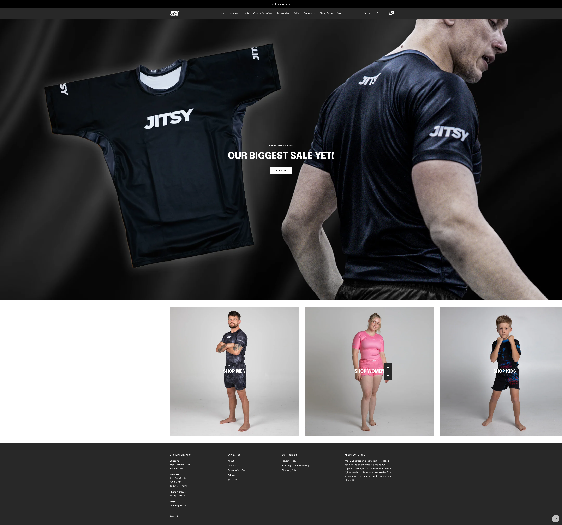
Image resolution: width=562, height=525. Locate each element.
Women (234, 13)
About (231, 460)
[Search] (378, 13)
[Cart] (390, 13)
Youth (246, 13)
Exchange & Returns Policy (295, 465)
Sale (339, 13)
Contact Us (309, 13)
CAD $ (367, 13)
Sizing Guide (326, 13)
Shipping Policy (290, 470)
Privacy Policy (289, 460)
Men (223, 13)
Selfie (296, 13)
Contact (232, 465)
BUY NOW (281, 170)
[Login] (384, 13)
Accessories (283, 13)
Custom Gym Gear (262, 13)
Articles (231, 474)
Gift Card (232, 479)
